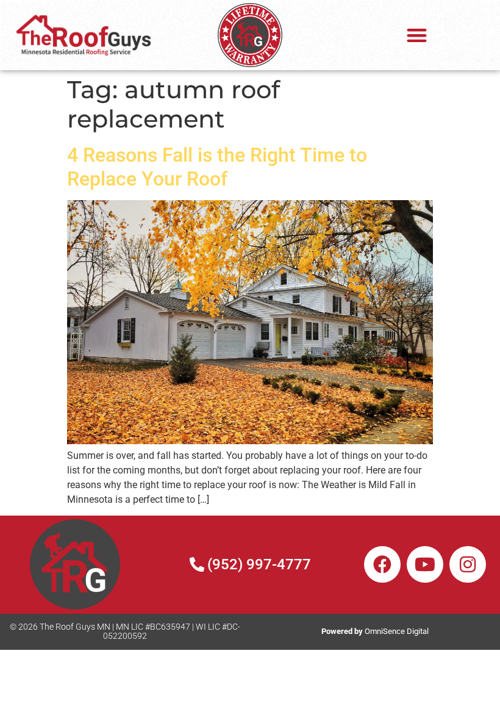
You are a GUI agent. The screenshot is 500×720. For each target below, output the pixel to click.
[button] (417, 35)
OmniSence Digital (375, 631)
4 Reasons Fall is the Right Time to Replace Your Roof (217, 166)
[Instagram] (467, 564)
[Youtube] (425, 564)
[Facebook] (382, 564)
